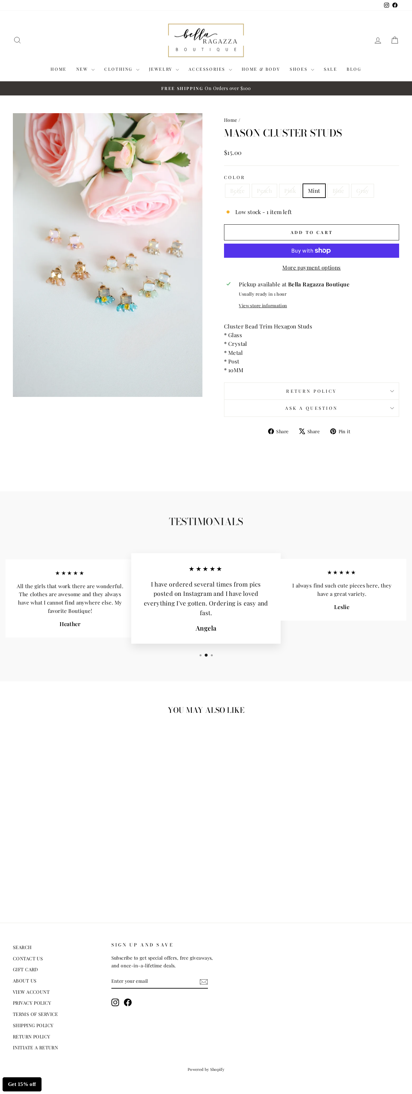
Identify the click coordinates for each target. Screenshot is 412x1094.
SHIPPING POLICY (33, 1025)
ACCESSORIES (208, 69)
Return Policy (311, 391)
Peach (264, 190)
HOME (58, 69)
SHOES (299, 69)
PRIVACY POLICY (32, 1003)
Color (234, 177)
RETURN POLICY (32, 1036)
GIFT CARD (25, 969)
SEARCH (22, 947)
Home (230, 120)
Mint (314, 190)
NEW (83, 69)
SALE (330, 69)
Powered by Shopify (206, 1069)
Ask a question (311, 408)
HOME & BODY (261, 69)
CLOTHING (119, 69)
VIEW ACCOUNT (31, 992)
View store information (263, 305)
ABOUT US (24, 980)
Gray (362, 190)
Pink (290, 190)
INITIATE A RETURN (35, 1047)
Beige (237, 190)
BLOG (354, 69)
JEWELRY (161, 69)
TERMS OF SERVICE (35, 1014)
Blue (338, 190)
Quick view (58, 859)
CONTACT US (28, 958)
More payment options (311, 267)
